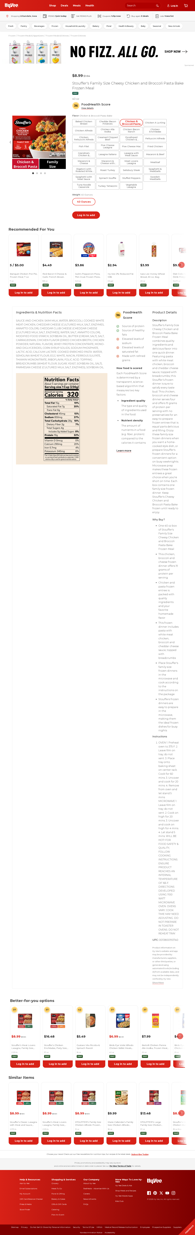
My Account (25, 1194)
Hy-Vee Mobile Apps (124, 1196)
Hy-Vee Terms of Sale (120, 1166)
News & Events (89, 1199)
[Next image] (67, 142)
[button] (87, 108)
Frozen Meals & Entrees (57, 35)
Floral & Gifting (58, 1194)
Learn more (124, 450)
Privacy (24, 1227)
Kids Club (119, 1201)
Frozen (55, 26)
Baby (143, 26)
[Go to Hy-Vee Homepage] (12, 5)
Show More (158, 983)
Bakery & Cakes (58, 1199)
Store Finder (25, 1209)
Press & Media (26, 1204)
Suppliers (177, 1227)
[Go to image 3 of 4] (41, 173)
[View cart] (186, 6)
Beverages (39, 26)
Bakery (96, 26)
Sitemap (15, 1227)
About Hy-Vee (89, 1183)
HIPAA (99, 1227)
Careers (86, 1194)
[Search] (157, 5)
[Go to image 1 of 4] (33, 173)
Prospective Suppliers (161, 1227)
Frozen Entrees (78, 35)
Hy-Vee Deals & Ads (123, 1185)
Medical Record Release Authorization (121, 1227)
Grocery (54, 1183)
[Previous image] (10, 142)
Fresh (10, 26)
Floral (108, 26)
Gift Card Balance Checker (31, 1199)
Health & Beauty (126, 26)
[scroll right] (182, 265)
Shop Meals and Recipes (125, 1190)
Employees (145, 1227)
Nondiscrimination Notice (91, 1232)
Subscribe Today (140, 1154)
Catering (55, 1209)
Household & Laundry (75, 26)
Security (76, 1227)
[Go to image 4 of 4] (45, 173)
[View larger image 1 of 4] (39, 142)
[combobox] (142, 5)
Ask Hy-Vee (24, 1183)
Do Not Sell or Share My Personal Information (50, 1227)
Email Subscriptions (28, 1188)
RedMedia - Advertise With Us (96, 1188)
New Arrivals (174, 26)
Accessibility (110, 1232)
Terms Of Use (88, 1227)
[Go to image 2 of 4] (37, 173)
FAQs (85, 1204)
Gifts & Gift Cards (59, 1204)
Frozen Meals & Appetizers (31, 35)
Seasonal (157, 26)
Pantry (24, 26)
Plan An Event (57, 1215)
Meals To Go (56, 1188)
